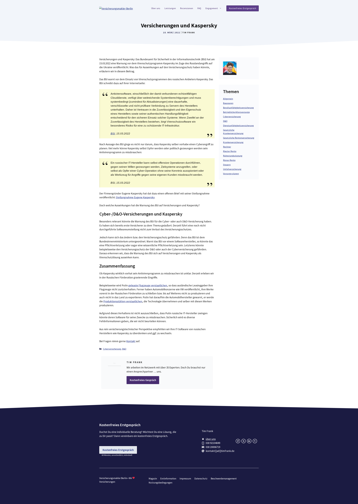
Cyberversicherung (112, 348)
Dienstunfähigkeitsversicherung (238, 125)
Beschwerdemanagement (224, 478)
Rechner (227, 146)
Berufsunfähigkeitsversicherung (238, 107)
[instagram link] (243, 441)
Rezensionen (186, 8)
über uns (211, 439)
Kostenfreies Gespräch (143, 380)
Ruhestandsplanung (232, 155)
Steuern (227, 164)
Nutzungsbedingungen (160, 482)
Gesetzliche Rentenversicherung (238, 137)
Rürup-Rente (229, 160)
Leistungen (170, 8)
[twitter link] (249, 441)
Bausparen (228, 103)
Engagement (211, 8)
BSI (113, 133)
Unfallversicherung (232, 169)
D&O (124, 348)
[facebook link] (238, 441)
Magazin (153, 478)
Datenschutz (200, 478)
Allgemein (228, 98)
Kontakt (130, 341)
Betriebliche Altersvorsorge (236, 112)
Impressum (185, 478)
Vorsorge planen (231, 173)
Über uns (155, 8)
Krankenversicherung (233, 142)
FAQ (199, 8)
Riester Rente (229, 151)
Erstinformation (168, 478)
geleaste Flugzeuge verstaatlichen (147, 285)
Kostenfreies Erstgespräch (242, 8)
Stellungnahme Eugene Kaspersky (135, 197)
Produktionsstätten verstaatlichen (122, 301)
